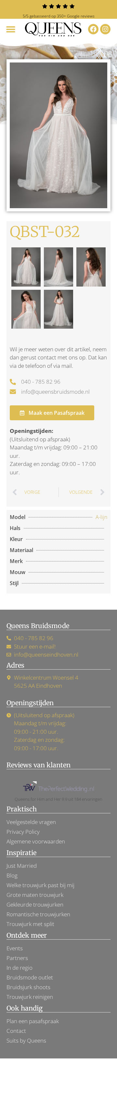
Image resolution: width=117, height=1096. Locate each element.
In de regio (19, 967)
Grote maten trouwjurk (34, 894)
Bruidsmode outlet (29, 977)
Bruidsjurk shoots (28, 987)
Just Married (21, 865)
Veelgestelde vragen (31, 822)
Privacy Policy (23, 831)
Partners (17, 958)
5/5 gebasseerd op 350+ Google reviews (59, 16)
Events (14, 948)
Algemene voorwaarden (35, 841)
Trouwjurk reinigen (29, 996)
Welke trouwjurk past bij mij (40, 885)
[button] (10, 29)
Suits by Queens (26, 1040)
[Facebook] (93, 29)
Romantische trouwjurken (38, 914)
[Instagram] (105, 29)
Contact (16, 1030)
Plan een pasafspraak (32, 1021)
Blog (12, 875)
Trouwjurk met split (30, 924)
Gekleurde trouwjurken (34, 904)
